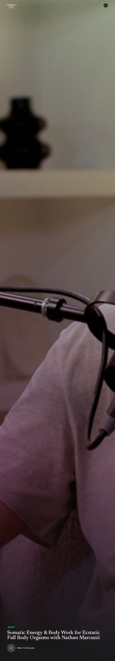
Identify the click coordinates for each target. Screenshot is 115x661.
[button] (106, 5)
